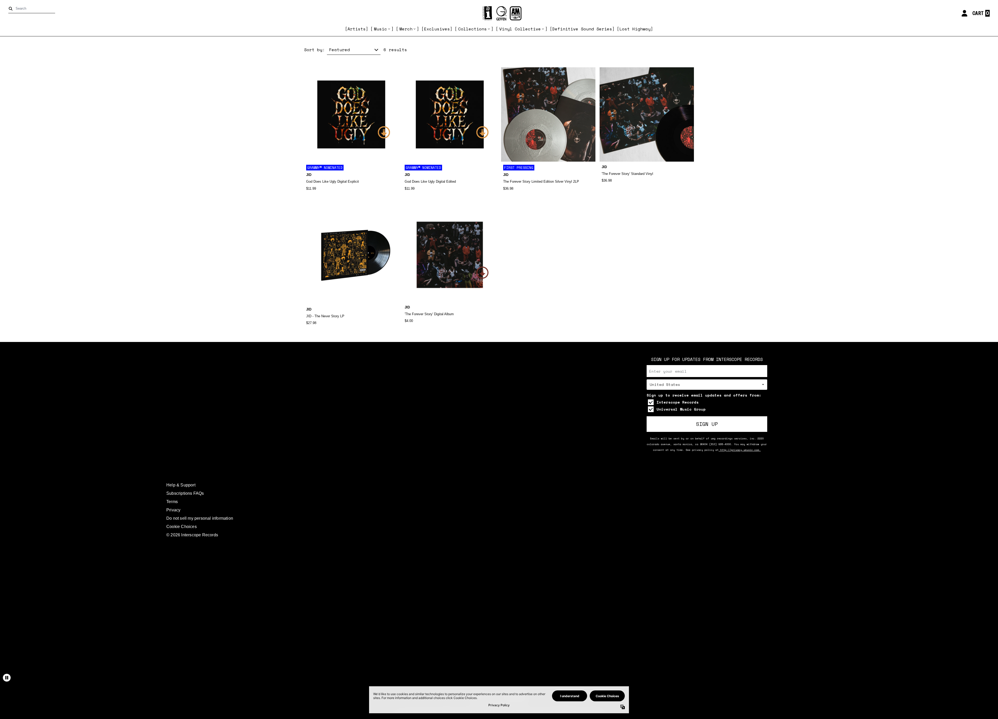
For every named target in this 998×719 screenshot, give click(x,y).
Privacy (173, 510)
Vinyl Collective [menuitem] (520, 29)
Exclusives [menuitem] (437, 29)
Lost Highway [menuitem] (635, 29)
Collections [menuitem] (472, 29)
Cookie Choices (181, 526)
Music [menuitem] (380, 29)
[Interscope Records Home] (499, 13)
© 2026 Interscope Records (192, 535)
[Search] (11, 8)
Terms (172, 501)
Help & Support (180, 485)
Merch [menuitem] (405, 29)
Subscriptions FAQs (185, 493)
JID (308, 175)
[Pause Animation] (6, 677)
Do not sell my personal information (199, 518)
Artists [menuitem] (356, 29)
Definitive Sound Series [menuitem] (582, 29)
